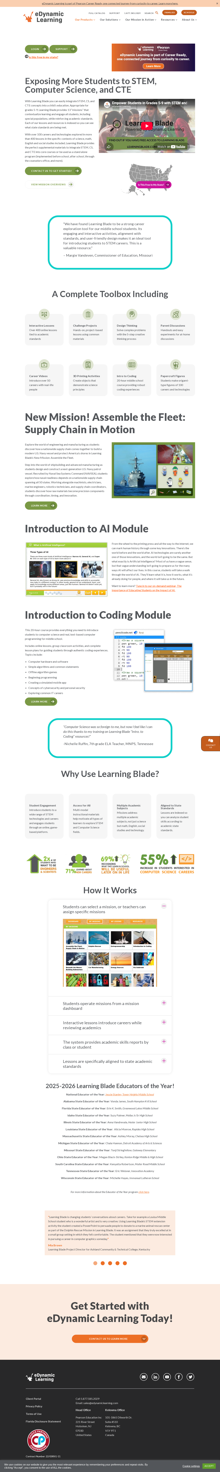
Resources (168, 19)
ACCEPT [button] (209, 1466)
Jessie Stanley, (129, 1094)
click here (144, 1191)
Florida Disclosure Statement (43, 1421)
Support (114, 13)
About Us (188, 19)
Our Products (84, 19)
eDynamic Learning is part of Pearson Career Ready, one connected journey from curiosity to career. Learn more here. (110, 3)
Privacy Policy (34, 1406)
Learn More (39, 505)
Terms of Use (34, 1413)
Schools (189, 12)
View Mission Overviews (48, 184)
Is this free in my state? (43, 57)
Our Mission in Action (139, 19)
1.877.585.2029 (132, 13)
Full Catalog (97, 13)
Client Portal (33, 1398)
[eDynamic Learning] (48, 17)
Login (35, 49)
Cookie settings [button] (191, 1466)
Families (170, 12)
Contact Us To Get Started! (51, 170)
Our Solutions (109, 19)
